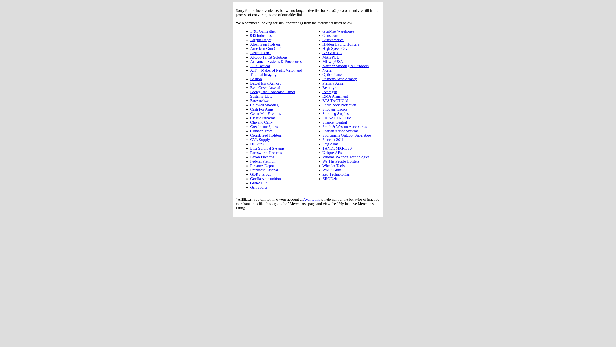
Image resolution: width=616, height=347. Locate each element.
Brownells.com (261, 101)
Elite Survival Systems (267, 148)
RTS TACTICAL (336, 101)
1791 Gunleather (263, 31)
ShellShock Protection (339, 105)
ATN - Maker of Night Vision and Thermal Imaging (276, 72)
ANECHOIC (260, 53)
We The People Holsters (340, 161)
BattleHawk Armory (265, 83)
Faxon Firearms (262, 157)
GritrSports (258, 187)
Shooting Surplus (335, 114)
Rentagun (329, 92)
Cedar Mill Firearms (265, 114)
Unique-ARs (332, 153)
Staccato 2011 (333, 140)
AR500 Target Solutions (268, 57)
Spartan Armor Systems (340, 131)
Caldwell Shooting (264, 105)
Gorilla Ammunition (265, 179)
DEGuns (257, 144)
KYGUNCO (332, 53)
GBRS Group (260, 174)
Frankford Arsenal (264, 170)
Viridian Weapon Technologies (345, 157)
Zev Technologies (336, 174)
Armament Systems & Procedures (276, 62)
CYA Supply (260, 140)
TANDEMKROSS (337, 148)
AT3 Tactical (260, 66)
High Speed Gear (335, 49)
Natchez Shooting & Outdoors (345, 66)
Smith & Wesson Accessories (344, 127)
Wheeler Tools (333, 166)
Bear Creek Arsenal (265, 88)
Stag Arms (330, 144)
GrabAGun (259, 183)
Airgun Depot (260, 40)
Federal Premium (263, 161)
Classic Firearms (262, 118)
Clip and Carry (261, 122)
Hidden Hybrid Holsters (340, 44)
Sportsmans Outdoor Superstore (346, 135)
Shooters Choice (334, 109)
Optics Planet (332, 75)
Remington (330, 88)
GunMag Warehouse (338, 31)
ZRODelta (330, 179)
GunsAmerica (333, 40)
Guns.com (330, 35)
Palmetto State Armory (339, 79)
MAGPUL (330, 57)
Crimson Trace (261, 131)
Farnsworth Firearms (266, 153)
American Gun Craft (266, 49)
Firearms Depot (262, 166)
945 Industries (261, 35)
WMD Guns (331, 170)
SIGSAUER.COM (337, 118)
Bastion (256, 79)
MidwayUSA (332, 62)
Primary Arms (333, 83)
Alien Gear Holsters (265, 44)
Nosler (327, 70)
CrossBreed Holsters (266, 135)
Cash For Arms (261, 109)
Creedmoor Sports (264, 127)
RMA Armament (335, 96)
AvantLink (311, 199)
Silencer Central (334, 122)
